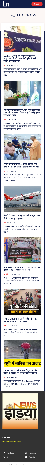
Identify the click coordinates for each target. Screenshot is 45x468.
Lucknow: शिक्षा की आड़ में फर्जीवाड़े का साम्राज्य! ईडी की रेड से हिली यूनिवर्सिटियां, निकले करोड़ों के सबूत (20, 58)
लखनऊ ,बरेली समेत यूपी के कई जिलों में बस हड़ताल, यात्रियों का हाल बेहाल (20, 320)
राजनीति (6, 274)
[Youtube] (26, 457)
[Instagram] (26, 453)
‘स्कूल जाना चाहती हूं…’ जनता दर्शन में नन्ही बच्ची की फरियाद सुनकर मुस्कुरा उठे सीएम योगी (21, 165)
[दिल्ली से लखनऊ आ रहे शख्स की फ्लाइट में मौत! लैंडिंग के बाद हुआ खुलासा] (22, 199)
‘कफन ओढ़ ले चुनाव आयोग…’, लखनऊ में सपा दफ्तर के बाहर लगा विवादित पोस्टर (22, 268)
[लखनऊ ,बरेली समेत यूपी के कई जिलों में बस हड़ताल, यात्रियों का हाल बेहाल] (22, 302)
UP (5, 65)
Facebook (10, 453)
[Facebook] (4, 453)
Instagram (32, 453)
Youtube (32, 457)
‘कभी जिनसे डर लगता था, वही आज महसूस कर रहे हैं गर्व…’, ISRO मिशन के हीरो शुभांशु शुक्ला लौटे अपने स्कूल (22, 112)
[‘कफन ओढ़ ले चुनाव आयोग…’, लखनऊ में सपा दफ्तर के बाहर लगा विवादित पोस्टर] (22, 250)
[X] (4, 457)
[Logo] (6, 4)
